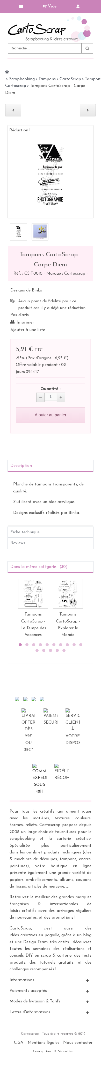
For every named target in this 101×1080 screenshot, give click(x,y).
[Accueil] (7, 72)
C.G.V (19, 1043)
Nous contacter (77, 1043)
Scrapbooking (22, 79)
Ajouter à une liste (27, 330)
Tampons (47, 79)
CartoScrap (70, 79)
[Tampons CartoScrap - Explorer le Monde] (68, 594)
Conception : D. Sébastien (53, 1051)
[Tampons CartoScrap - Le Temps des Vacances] (33, 594)
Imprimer (25, 322)
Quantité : (50, 389)
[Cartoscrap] (50, 18)
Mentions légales (43, 1043)
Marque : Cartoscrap (66, 274)
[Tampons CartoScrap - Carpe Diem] (18, 232)
